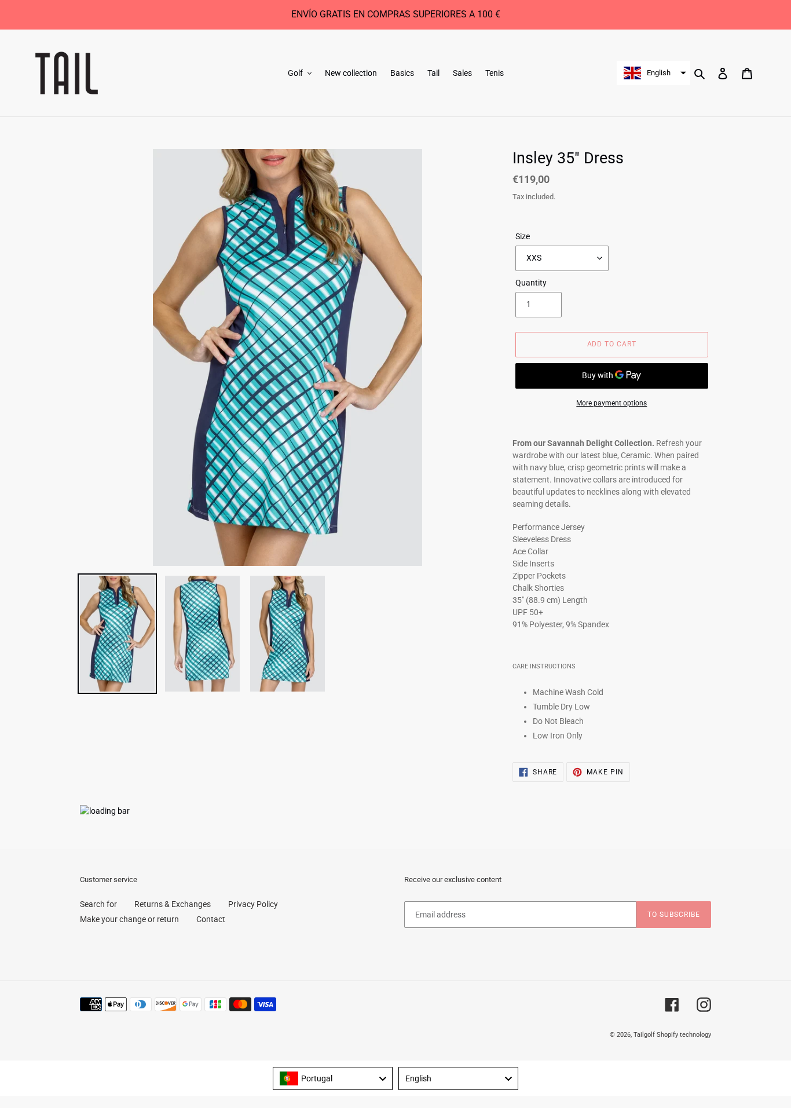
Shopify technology (684, 1034)
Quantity (531, 282)
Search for (98, 904)
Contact (210, 919)
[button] (653, 73)
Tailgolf (644, 1034)
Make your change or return (129, 919)
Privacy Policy (253, 904)
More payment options (611, 403)
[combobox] (333, 1078)
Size (522, 236)
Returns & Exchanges (172, 904)
